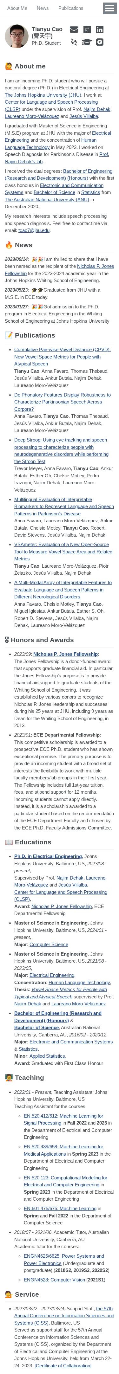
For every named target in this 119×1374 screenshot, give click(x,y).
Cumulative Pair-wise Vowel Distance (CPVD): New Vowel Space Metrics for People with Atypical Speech (62, 356)
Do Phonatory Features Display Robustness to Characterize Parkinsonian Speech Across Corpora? (62, 402)
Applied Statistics (47, 1056)
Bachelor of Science (54, 192)
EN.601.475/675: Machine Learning (60, 1208)
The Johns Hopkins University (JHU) (43, 95)
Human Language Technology (79, 982)
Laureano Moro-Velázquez (32, 116)
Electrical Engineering (52, 975)
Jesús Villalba (83, 116)
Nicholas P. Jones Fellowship (65, 654)
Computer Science (49, 944)
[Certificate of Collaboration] (63, 1365)
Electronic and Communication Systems (71, 1041)
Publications (70, 8)
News (43, 8)
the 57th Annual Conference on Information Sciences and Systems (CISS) (64, 1316)
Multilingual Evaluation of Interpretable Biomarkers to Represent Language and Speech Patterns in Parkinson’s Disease (64, 506)
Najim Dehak (96, 109)
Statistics (90, 192)
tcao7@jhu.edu (34, 230)
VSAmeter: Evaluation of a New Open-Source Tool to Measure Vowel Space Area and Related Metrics (63, 551)
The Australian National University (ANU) (47, 199)
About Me (17, 8)
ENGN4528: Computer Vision (54, 1279)
